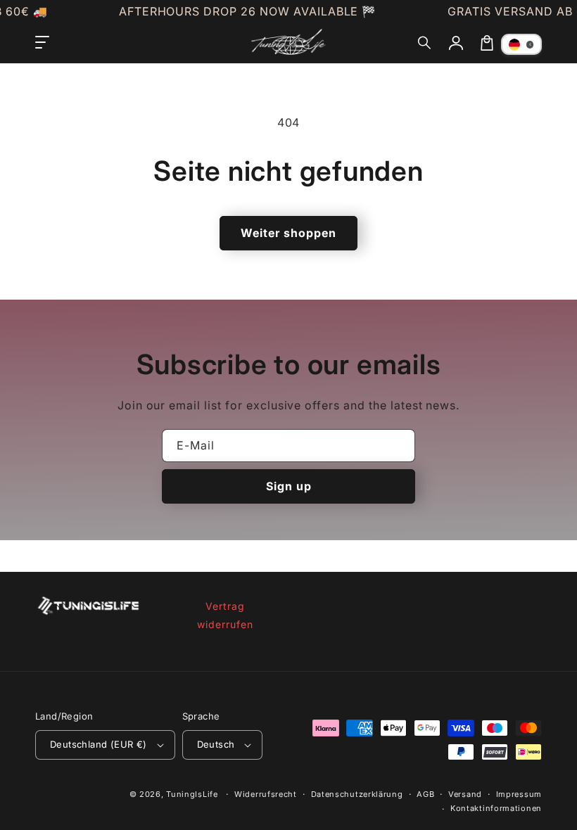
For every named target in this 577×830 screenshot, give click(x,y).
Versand (465, 794)
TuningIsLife (191, 794)
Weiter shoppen (288, 233)
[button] (425, 42)
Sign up (289, 486)
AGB (425, 794)
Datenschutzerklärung (357, 794)
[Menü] (42, 42)
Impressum (519, 794)
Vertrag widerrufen (225, 615)
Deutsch (216, 744)
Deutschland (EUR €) (98, 744)
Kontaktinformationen (496, 808)
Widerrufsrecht (265, 794)
